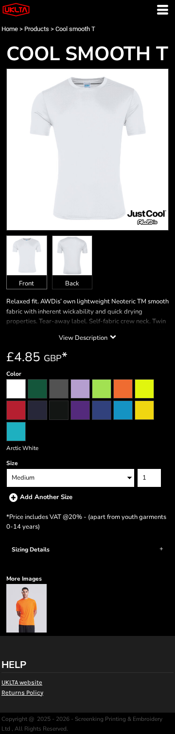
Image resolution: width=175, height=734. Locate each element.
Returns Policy (22, 692)
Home (9, 29)
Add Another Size (46, 497)
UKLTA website (21, 682)
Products (36, 29)
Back (72, 283)
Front (26, 283)
